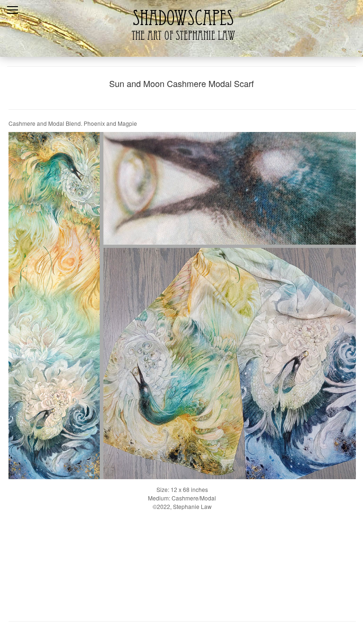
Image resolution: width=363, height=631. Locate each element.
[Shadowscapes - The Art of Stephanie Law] (181, 44)
